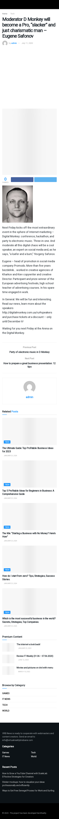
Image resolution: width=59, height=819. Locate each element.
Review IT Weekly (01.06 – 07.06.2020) (35, 656)
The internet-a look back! (28, 644)
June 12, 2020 (23, 660)
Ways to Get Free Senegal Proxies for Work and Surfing (28, 790)
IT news (6, 699)
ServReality (41, 813)
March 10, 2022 (24, 671)
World (5, 710)
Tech (12, 14)
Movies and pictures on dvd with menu (35, 667)
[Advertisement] (29, 76)
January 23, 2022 (24, 648)
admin (14, 43)
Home (4, 14)
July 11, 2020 (27, 43)
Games (6, 693)
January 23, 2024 (10, 455)
